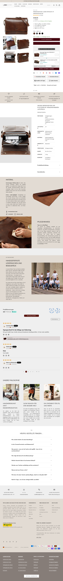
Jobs (40, 514)
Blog (30, 516)
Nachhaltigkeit (42, 510)
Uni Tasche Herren (22, 570)
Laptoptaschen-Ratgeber (54, 565)
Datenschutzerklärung (56, 507)
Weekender (36, 562)
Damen (15, 4)
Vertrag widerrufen (31, 576)
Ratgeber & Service (33, 507)
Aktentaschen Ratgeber (53, 567)
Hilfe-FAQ (31, 514)
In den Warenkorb (47, 39)
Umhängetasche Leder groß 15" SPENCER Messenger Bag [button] (17, 339)
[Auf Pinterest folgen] (13, 541)
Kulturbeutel (36, 567)
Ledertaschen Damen (7, 559)
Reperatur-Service (32, 510)
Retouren (30, 512)
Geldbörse (36, 570)
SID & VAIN (35, 10)
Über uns (41, 505)
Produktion (41, 507)
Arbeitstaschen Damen (22, 562)
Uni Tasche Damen (22, 567)
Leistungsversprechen (43, 512)
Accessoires (17, 6)
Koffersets (36, 565)
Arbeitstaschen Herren (22, 565)
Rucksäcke (25, 4)
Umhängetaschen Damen (8, 565)
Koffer (41, 4)
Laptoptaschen (21, 559)
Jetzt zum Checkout (46, 43)
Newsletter (31, 518)
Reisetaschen (36, 4)
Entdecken (23, 6)
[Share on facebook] (8, 334)
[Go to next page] (39, 372)
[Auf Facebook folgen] (3, 541)
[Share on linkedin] (6, 334)
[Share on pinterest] (3, 334)
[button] (36, 15)
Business (30, 4)
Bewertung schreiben (31, 315)
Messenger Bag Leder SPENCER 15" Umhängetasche (47, 53)
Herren (19, 4)
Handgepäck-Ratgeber (53, 562)
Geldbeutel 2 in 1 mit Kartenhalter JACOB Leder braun (48, 60)
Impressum (54, 512)
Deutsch (48, 5)
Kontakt (30, 505)
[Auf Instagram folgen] (10, 541)
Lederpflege (51, 559)
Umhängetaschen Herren (7, 567)
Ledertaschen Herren (7, 562)
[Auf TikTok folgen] (16, 541)
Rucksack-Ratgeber (52, 570)
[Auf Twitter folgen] (6, 541)
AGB (53, 505)
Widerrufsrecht (55, 510)
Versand (38, 21)
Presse (40, 516)
